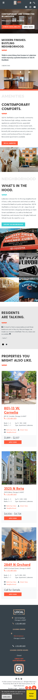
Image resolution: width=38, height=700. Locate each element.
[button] (31, 3)
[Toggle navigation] (3, 3)
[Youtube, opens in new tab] (35, 7)
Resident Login (12, 688)
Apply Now (29, 27)
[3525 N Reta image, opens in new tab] (19, 468)
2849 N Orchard (17, 564)
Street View (24, 430)
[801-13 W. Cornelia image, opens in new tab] (19, 387)
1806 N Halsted (18, 636)
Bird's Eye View (11, 430)
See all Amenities (10, 143)
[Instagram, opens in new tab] (30, 7)
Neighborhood (11, 432)
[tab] (3, 344)
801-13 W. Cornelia (19, 410)
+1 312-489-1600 (10, 418)
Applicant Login (23, 688)
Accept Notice (31, 695)
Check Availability (11, 27)
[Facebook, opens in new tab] (26, 7)
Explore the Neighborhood (13, 224)
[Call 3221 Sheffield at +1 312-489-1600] (34, 3)
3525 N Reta (14, 488)
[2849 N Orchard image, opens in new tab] (19, 544)
